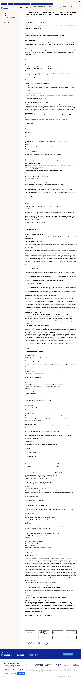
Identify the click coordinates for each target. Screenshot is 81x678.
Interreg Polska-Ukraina (42, 7)
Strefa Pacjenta (65, 7)
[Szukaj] (16, 2)
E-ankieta (27, 3)
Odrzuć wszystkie (13, 673)
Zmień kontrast (71, 1)
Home (21, 7)
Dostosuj (6, 673)
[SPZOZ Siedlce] (8, 7)
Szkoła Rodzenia (35, 3)
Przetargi (4, 3)
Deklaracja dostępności (52, 7)
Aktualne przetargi (8, 15)
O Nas (24, 7)
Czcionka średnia (78, 1)
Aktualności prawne (8, 20)
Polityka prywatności (4, 676)
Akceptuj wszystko (21, 673)
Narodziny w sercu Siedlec (9, 17)
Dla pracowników (71, 7)
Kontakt (78, 7)
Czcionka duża (79, 1)
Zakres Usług (34, 7)
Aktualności (28, 7)
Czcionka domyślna (76, 1)
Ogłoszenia (6, 22)
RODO (50, 3)
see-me (79, 676)
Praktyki (59, 7)
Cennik (10, 3)
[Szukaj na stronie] (9, 2)
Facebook (43, 3)
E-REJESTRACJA (18, 3)
